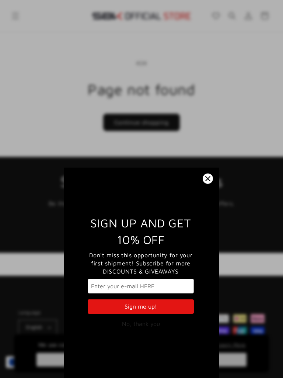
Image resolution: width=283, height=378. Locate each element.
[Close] (208, 178)
